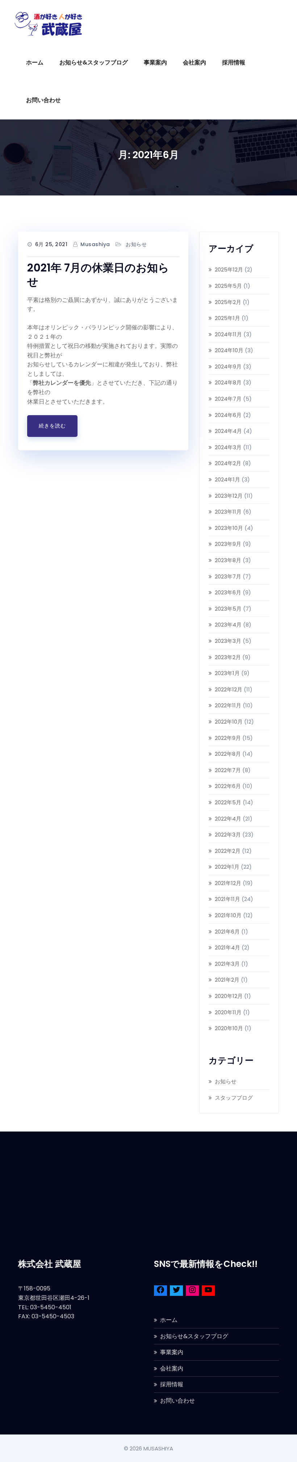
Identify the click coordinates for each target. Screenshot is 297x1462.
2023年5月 (228, 608)
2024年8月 (228, 382)
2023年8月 (228, 560)
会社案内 (194, 62)
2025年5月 (228, 286)
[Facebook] (160, 1291)
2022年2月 (227, 851)
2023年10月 (229, 528)
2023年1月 (227, 673)
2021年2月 (227, 979)
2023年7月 (228, 576)
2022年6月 (228, 786)
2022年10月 (229, 721)
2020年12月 (229, 996)
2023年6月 (228, 592)
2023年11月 (228, 511)
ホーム (34, 62)
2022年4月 (228, 818)
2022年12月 (228, 689)
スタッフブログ (234, 1097)
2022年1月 (227, 867)
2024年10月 (229, 350)
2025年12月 (229, 269)
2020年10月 (229, 1028)
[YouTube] (208, 1291)
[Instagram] (192, 1291)
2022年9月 (228, 738)
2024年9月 (228, 366)
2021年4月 (227, 947)
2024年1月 (227, 479)
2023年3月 (228, 641)
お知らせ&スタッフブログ (93, 62)
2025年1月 (227, 318)
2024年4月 (228, 431)
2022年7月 (228, 770)
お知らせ (136, 244)
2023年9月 (228, 544)
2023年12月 (229, 496)
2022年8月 (228, 754)
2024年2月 (228, 463)
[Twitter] (176, 1291)
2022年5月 (228, 802)
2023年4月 (228, 624)
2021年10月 (228, 915)
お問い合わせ (43, 100)
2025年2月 (228, 302)
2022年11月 (228, 705)
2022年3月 (228, 834)
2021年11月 (227, 899)
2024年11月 (228, 334)
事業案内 (155, 62)
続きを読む (52, 425)
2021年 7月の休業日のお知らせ (98, 275)
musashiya (95, 244)
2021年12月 (228, 883)
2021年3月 (227, 964)
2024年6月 (228, 415)
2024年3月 (228, 447)
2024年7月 (228, 399)
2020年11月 (228, 1012)
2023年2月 (228, 657)
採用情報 (233, 62)
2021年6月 (227, 931)
